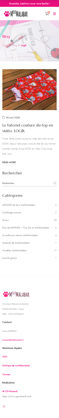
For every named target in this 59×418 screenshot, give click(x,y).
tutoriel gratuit (9, 257)
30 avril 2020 (13, 117)
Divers (5, 220)
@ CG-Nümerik (10, 391)
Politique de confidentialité (16, 365)
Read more (9, 162)
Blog (14, 45)
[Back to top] (50, 409)
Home (5, 45)
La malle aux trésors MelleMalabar (20, 235)
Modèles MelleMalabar (14, 250)
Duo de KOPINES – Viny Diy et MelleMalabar (25, 227)
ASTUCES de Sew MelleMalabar (18, 204)
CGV (4, 356)
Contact (6, 374)
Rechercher (54, 183)
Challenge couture (11, 212)
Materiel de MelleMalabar (15, 242)
